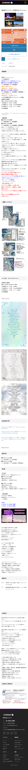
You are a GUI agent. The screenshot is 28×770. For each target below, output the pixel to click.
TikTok (4, 757)
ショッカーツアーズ (19, 748)
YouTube (5, 755)
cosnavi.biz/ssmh (9, 77)
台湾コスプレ (17, 746)
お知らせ (5, 748)
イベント (5, 740)
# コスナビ (8, 58)
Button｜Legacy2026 (7, 761)
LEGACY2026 (17, 742)
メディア (5, 746)
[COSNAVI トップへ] (7, 2)
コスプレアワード (18, 740)
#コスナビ (18, 113)
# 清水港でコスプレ (16, 58)
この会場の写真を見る (14, 54)
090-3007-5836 (10, 723)
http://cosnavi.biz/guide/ (7, 557)
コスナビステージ (18, 744)
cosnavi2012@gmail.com (11, 725)
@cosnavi (3, 113)
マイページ (17, 761)
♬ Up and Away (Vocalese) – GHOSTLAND (9, 432)
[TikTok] (8, 733)
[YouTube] (15, 733)
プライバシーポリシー (19, 757)
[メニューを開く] (25, 2)
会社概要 (17, 755)
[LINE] (11, 733)
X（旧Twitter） (6, 759)
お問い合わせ (17, 759)
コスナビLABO (6, 744)
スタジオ (5, 742)
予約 (14, 50)
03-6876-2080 (10, 721)
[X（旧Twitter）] (4, 733)
